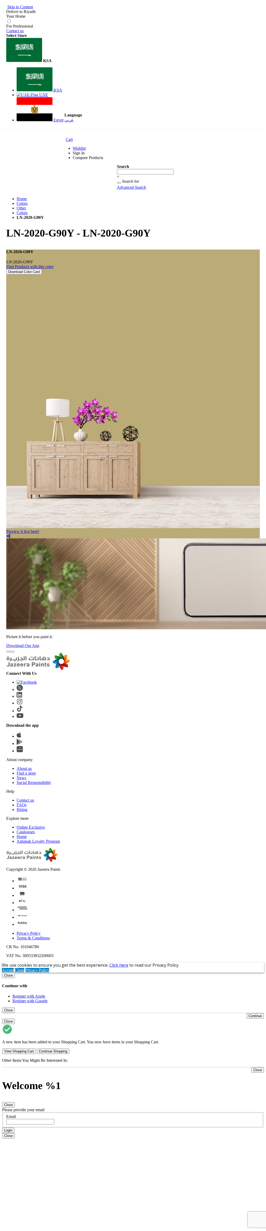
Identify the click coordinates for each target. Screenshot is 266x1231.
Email (11, 1116)
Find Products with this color (30, 266)
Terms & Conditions (33, 938)
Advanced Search (131, 187)
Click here (118, 965)
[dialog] (133, 988)
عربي (69, 120)
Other (21, 208)
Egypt (57, 120)
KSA (57, 90)
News (21, 778)
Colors (22, 203)
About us (24, 768)
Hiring (22, 809)
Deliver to (21, 11)
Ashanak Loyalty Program (38, 841)
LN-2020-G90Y (19, 262)
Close (19, 970)
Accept (8, 970)
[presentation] (8, 651)
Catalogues (26, 832)
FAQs (21, 805)
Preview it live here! (22, 531)
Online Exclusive (31, 827)
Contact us (15, 31)
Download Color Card (24, 272)
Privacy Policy (29, 933)
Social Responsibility (34, 782)
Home (22, 199)
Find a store (26, 773)
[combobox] (145, 171)
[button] (34, 50)
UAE (43, 95)
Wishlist (79, 148)
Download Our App (22, 645)
